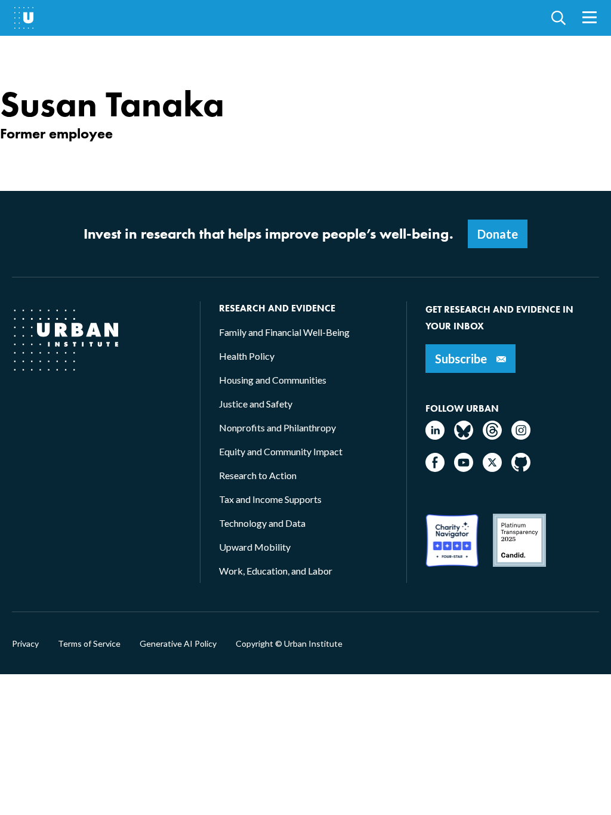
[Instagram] (520, 436)
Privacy (25, 644)
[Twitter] (492, 468)
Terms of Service (89, 644)
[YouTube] (463, 468)
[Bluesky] (463, 436)
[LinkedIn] (435, 436)
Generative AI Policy (178, 644)
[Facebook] (435, 468)
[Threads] (492, 436)
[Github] (520, 468)
